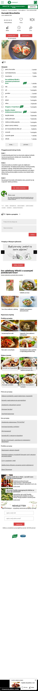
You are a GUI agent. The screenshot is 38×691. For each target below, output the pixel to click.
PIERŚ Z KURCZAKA (29, 205)
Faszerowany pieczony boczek (10, 450)
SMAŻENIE (9, 207)
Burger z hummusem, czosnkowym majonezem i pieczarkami (15, 440)
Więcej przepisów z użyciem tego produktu (12, 275)
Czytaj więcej (16, 486)
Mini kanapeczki (6, 431)
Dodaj (33, 234)
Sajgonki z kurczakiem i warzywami (27, 334)
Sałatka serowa (24, 293)
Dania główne (22, 10)
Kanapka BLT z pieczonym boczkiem (12, 435)
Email (11, 144)
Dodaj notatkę (20, 188)
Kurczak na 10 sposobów (9, 368)
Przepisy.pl (4, 10)
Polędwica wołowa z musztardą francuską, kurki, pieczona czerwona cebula (18, 455)
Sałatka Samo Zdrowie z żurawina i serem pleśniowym (17, 465)
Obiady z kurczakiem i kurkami (27, 386)
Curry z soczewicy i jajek (8, 460)
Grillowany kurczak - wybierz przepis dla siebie (27, 369)
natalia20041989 (8, 15)
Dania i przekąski (12, 10)
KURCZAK (3, 207)
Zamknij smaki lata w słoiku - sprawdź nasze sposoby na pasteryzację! (19, 477)
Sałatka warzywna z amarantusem (26, 310)
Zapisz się (19, 524)
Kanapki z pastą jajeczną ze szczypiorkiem (13, 400)
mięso (6, 205)
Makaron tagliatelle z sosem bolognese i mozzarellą (16, 396)
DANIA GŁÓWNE (13, 205)
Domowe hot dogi (6, 409)
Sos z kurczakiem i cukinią (10, 309)
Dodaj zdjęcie (18, 265)
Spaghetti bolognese (7, 413)
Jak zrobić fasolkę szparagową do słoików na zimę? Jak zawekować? (20, 491)
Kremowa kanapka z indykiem (10, 426)
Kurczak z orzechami (8, 350)
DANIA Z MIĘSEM (21, 205)
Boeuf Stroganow (6, 469)
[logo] (13, 2)
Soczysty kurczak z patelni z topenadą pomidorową (28, 350)
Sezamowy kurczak (7, 333)
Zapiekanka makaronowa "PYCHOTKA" (12, 422)
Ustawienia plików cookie (10, 689)
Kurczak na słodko (7, 385)
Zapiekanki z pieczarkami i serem (11, 405)
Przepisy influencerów (18, 207)
